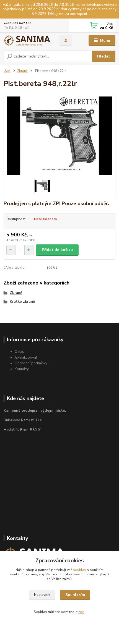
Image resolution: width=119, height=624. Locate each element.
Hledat (103, 56)
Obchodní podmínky (31, 363)
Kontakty (22, 369)
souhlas (79, 570)
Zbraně (22, 71)
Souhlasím (75, 594)
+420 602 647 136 (18, 23)
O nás (19, 351)
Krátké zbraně (22, 301)
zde (81, 612)
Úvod (7, 71)
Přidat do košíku (57, 249)
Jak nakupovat (26, 357)
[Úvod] (27, 40)
